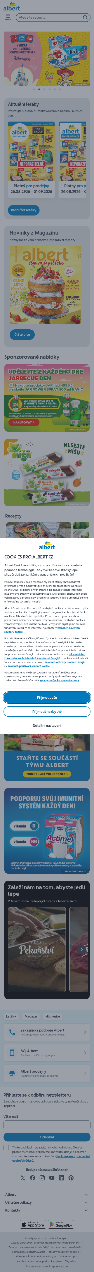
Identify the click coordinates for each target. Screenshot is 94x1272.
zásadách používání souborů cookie (29, 666)
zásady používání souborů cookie (59, 680)
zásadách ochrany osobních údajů (65, 662)
